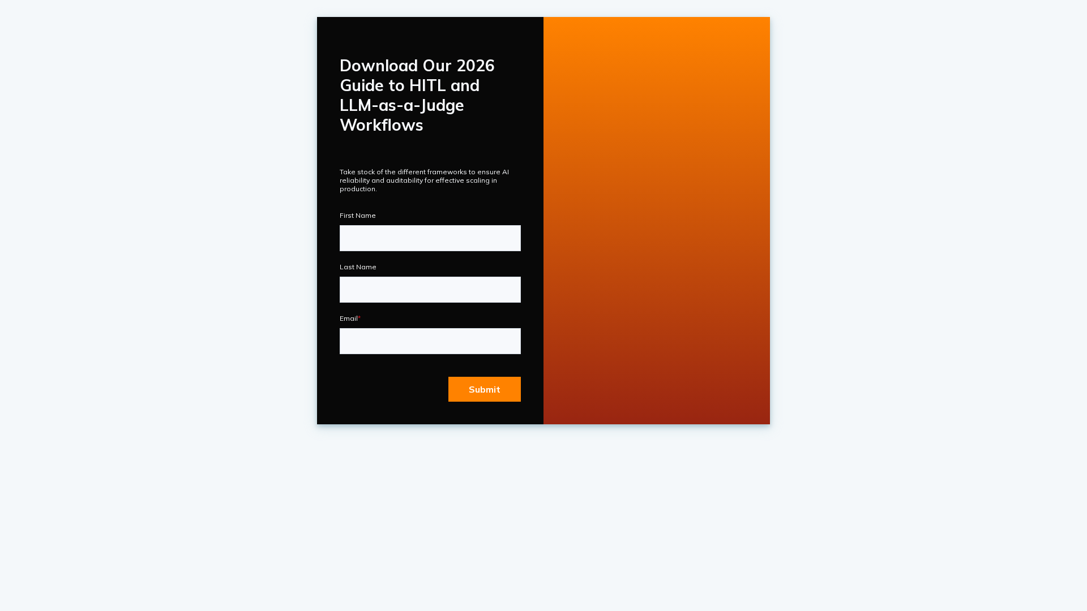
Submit (484, 389)
